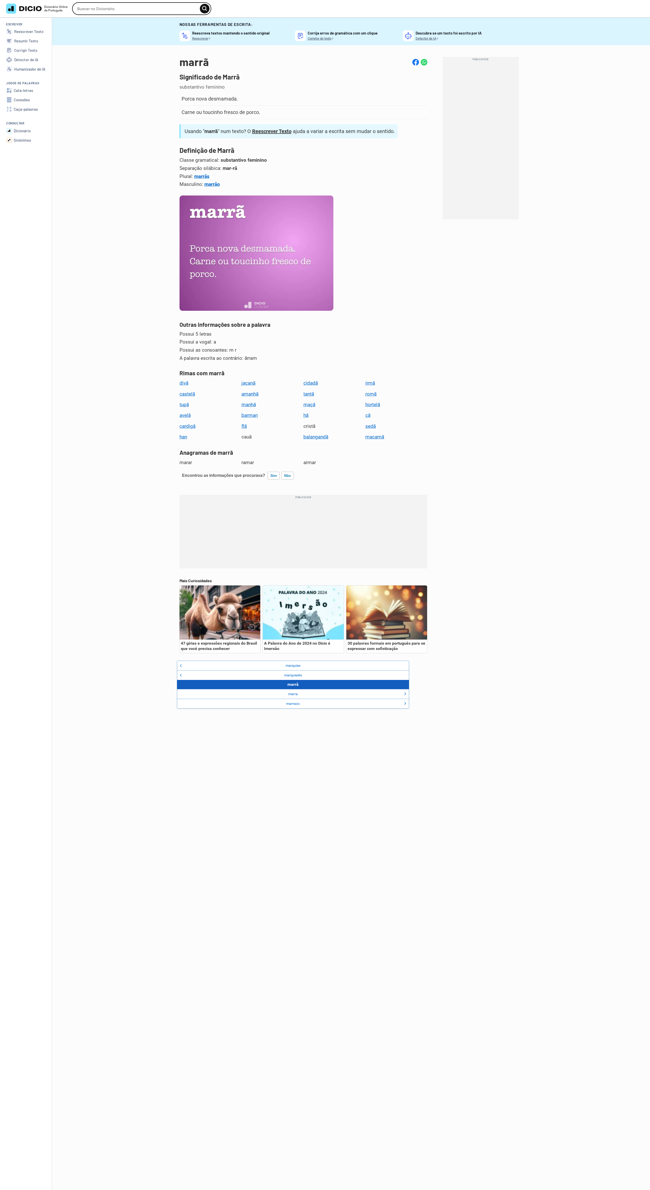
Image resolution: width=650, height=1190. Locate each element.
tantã (308, 394)
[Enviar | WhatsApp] (424, 62)
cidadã (310, 383)
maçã (309, 404)
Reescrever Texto (271, 131)
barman (249, 415)
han (183, 437)
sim (273, 476)
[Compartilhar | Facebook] (415, 62)
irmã (370, 383)
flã (244, 426)
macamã (374, 437)
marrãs (201, 176)
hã (305, 415)
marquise (293, 665)
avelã (185, 415)
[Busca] (204, 8)
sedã (370, 426)
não (287, 476)
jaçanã (248, 383)
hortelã (372, 404)
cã (367, 415)
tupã (184, 404)
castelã (187, 394)
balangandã (315, 437)
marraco (293, 704)
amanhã (249, 394)
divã (184, 383)
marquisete (293, 675)
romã (371, 394)
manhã (248, 404)
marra (293, 694)
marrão (212, 184)
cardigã (188, 426)
